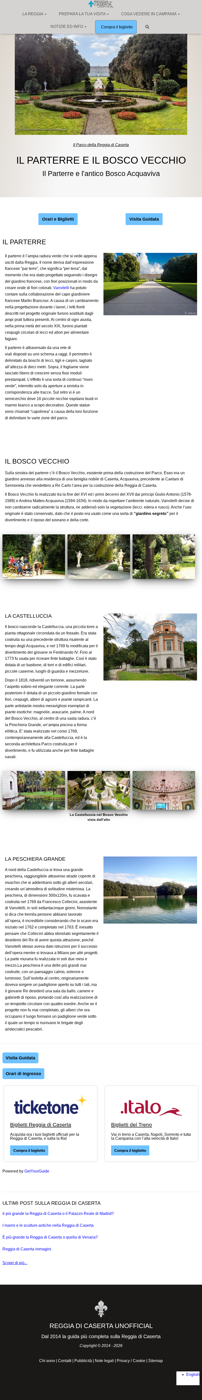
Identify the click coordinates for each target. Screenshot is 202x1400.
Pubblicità (83, 1361)
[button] (45, 14)
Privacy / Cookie (131, 1361)
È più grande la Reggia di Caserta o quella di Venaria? (50, 1237)
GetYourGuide (36, 1171)
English (193, 1374)
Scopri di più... (14, 1263)
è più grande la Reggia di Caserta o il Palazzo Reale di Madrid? (58, 1213)
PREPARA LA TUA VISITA (82, 14)
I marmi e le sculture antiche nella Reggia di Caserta (48, 1225)
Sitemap (155, 1361)
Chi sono (47, 1361)
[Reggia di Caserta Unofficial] (101, 4)
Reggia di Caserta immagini (26, 1249)
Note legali (104, 1361)
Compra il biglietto (116, 27)
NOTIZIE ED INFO (67, 26)
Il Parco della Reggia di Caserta (101, 145)
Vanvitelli (61, 288)
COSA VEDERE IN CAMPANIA (149, 14)
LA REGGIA (33, 14)
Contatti (64, 1361)
